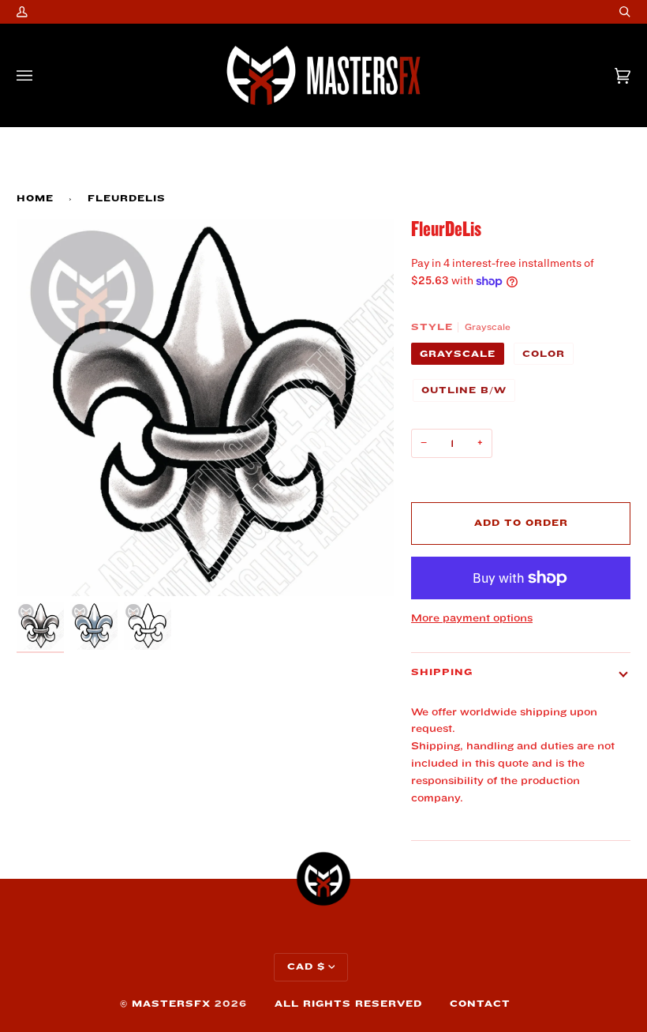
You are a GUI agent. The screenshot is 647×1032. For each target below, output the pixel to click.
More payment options (472, 618)
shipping (442, 672)
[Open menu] (40, 75)
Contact (480, 1004)
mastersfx (171, 1004)
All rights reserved (348, 1004)
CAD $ (306, 967)
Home (35, 198)
